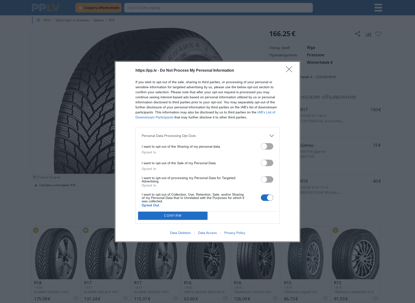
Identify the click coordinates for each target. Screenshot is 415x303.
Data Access (207, 233)
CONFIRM (173, 215)
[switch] (267, 146)
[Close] (290, 70)
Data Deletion (180, 233)
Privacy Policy (234, 233)
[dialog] (207, 151)
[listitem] (207, 135)
